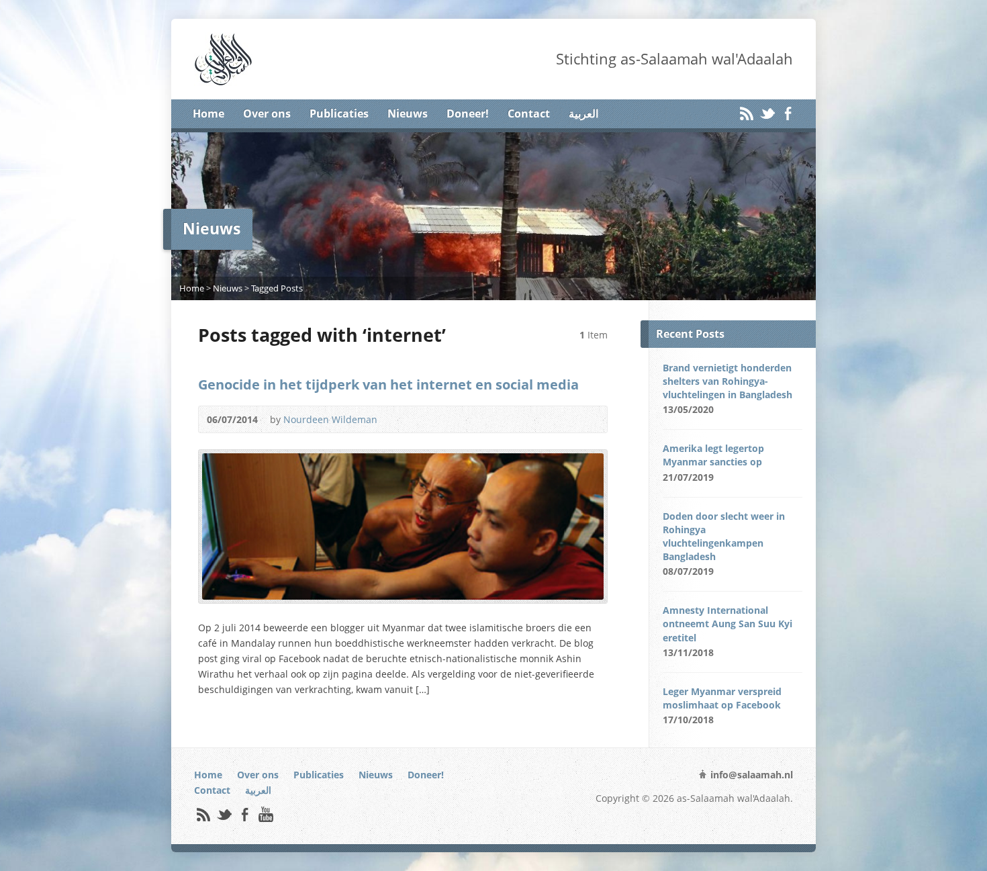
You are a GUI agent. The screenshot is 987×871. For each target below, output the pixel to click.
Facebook (788, 113)
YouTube (265, 814)
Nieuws (407, 113)
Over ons (267, 113)
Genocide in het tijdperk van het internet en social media (388, 384)
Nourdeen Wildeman (330, 419)
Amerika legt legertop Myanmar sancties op (713, 455)
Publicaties (339, 113)
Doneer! (467, 113)
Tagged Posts (277, 288)
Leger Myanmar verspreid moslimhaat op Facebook (722, 698)
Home (208, 113)
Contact (529, 113)
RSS (746, 113)
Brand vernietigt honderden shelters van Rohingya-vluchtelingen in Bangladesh (727, 381)
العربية (583, 113)
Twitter (767, 113)
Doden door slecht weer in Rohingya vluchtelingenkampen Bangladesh (724, 536)
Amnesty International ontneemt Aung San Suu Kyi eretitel (727, 623)
